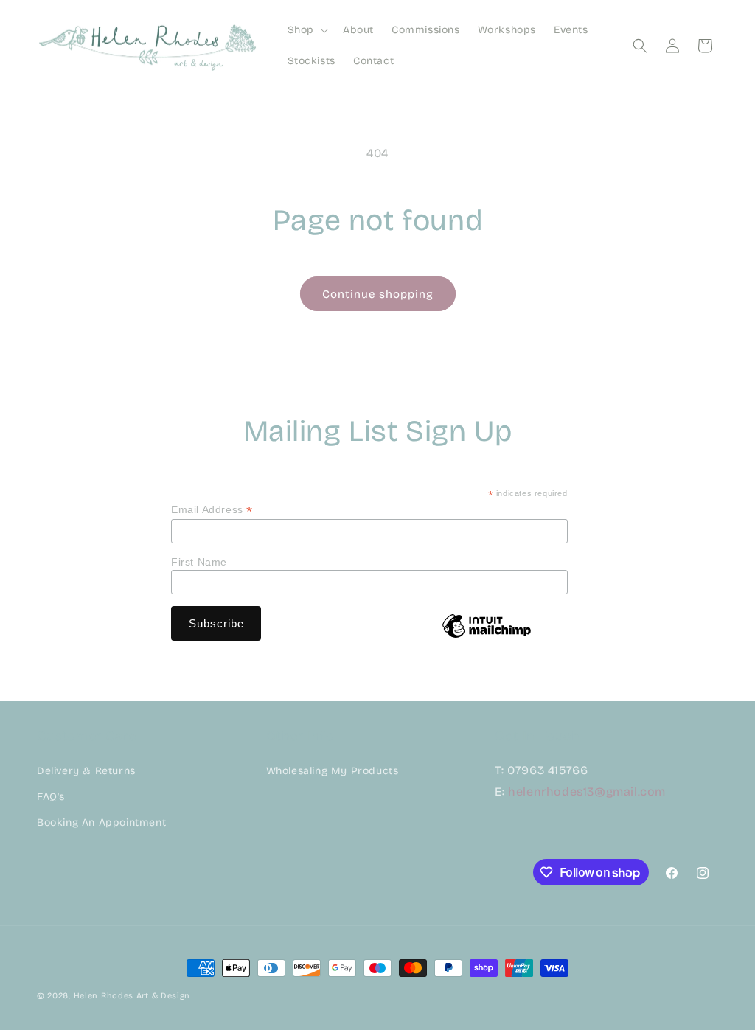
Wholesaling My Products (332, 771)
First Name (199, 562)
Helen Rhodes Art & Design (132, 996)
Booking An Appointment (101, 822)
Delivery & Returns (86, 771)
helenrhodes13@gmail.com (587, 791)
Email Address (212, 510)
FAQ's (51, 796)
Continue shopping (378, 294)
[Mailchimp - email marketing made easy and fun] (487, 637)
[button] (306, 30)
